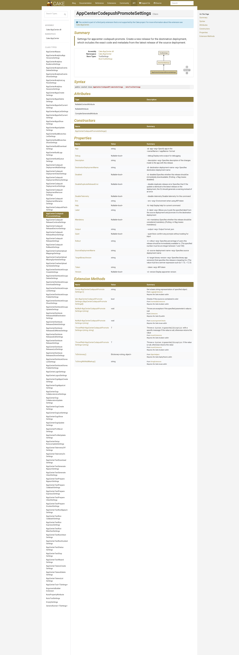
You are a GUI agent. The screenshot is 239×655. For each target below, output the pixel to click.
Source (158, 3)
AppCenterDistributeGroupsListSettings (57, 289)
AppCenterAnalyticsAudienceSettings (54, 63)
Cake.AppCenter (52, 38)
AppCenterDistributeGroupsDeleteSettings (57, 277)
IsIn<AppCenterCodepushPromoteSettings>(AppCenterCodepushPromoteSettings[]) (91, 301)
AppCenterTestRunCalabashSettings (53, 517)
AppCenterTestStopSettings (54, 555)
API (134, 3)
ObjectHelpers (154, 354)
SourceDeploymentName (85, 251)
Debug (77, 156)
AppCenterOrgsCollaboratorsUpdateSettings (54, 400)
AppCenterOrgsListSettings (57, 413)
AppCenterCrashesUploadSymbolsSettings (56, 264)
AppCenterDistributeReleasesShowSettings (55, 354)
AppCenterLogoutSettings (56, 375)
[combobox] (182, 3)
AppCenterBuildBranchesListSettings (56, 135)
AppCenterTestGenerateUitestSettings (56, 474)
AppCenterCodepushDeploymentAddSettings (56, 166)
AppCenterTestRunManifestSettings (53, 530)
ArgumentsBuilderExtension (53, 589)
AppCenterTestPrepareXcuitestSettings (55, 505)
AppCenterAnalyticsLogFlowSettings (55, 81)
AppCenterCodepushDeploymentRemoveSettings (54, 192)
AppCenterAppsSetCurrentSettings (57, 116)
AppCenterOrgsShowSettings (54, 418)
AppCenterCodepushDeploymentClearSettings (56, 172)
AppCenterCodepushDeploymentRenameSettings (54, 201)
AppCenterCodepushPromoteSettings (54, 215)
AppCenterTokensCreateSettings (56, 567)
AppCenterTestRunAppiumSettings (57, 511)
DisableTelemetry (82, 196)
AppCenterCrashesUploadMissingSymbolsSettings (56, 258)
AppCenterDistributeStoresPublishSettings (57, 366)
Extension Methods (207, 36)
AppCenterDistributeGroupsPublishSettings (57, 296)
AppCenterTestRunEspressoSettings (53, 523)
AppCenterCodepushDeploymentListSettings (55, 185)
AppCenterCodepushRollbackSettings (54, 246)
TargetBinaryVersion (83, 258)
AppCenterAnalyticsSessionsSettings (54, 88)
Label (77, 210)
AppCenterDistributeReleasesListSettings (54, 348)
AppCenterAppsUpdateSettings (55, 129)
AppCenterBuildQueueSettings (55, 160)
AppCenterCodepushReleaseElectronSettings (56, 227)
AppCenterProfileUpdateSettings (56, 436)
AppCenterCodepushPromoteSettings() (91, 131)
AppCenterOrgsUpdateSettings (55, 424)
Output (78, 229)
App (76, 149)
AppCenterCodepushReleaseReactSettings (55, 233)
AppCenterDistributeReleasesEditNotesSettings (57, 329)
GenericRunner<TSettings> (57, 606)
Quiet (77, 234)
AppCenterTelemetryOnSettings (55, 455)
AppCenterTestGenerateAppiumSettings (56, 467)
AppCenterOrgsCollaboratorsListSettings (56, 393)
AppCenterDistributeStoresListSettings (57, 360)
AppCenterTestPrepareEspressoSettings (55, 492)
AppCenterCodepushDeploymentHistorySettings (57, 178)
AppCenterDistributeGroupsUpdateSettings (57, 308)
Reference (99, 3)
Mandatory (79, 220)
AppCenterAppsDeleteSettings (55, 100)
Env (76, 201)
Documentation (85, 3)
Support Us (145, 3)
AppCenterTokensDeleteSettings (56, 573)
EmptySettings (52, 602)
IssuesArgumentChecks (158, 321)
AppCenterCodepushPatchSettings (56, 208)
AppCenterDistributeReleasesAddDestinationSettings (56, 315)
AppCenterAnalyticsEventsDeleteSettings (56, 69)
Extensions (111, 3)
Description (79, 160)
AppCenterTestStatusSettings (54, 548)
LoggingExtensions (156, 292)
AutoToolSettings (53, 598)
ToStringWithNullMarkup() (85, 361)
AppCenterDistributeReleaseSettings (54, 342)
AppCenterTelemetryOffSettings (56, 449)
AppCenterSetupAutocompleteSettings (55, 442)
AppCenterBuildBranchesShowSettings (56, 141)
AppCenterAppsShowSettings (54, 122)
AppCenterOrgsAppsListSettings (55, 386)
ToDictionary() (80, 354)
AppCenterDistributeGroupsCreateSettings (57, 271)
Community (124, 3)
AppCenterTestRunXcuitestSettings (57, 542)
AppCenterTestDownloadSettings (56, 461)
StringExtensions (155, 361)
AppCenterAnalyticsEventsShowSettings (56, 75)
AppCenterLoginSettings (56, 372)
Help (77, 205)
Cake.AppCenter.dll (53, 30)
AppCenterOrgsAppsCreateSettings (57, 380)
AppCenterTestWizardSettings (55, 561)
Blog (74, 3)
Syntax (202, 21)
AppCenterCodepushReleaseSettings (54, 239)
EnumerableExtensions (157, 301)
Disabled (78, 175)
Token (77, 267)
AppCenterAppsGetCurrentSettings (57, 106)
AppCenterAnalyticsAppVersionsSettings (55, 56)
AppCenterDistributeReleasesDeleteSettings (55, 323)
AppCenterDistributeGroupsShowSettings (57, 302)
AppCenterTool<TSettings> (57, 585)
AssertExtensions (156, 335)
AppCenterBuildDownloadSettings (56, 147)
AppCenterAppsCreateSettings (55, 94)
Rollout (78, 241)
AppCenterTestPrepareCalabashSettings (55, 486)
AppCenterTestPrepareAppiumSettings (55, 480)
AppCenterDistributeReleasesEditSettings (54, 335)
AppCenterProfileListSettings (54, 430)
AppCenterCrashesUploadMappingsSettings (56, 252)
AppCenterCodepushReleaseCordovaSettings (56, 221)
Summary (203, 18)
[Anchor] (92, 32)
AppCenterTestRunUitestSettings (56, 536)
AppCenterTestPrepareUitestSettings (55, 498)
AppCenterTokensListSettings (54, 579)
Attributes (204, 25)
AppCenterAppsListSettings (57, 111)
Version (78, 272)
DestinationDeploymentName (86, 167)
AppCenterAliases (53, 52)
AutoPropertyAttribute (55, 595)
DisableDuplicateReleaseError (86, 184)
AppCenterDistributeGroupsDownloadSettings (57, 283)
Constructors (205, 29)
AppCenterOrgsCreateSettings (55, 408)
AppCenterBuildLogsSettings (54, 154)
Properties (204, 32)
